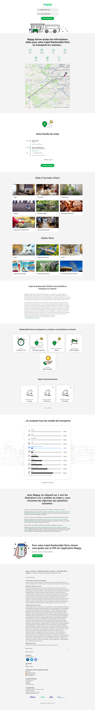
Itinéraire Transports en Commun (52, 582)
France (28, 671)
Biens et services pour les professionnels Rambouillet (51, 611)
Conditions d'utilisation (30, 689)
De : (44, 10)
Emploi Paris (48, 633)
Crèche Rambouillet (36, 621)
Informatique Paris (39, 632)
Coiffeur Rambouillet (64, 608)
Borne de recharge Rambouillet (41, 618)
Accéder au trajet (47, 165)
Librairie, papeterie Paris (55, 639)
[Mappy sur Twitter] (31, 659)
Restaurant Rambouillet (39, 606)
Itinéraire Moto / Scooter (41, 583)
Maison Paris (58, 626)
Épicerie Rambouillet (62, 624)
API (26, 665)
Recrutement (28, 681)
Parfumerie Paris (29, 635)
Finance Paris (55, 633)
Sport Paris (57, 638)
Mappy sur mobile (29, 666)
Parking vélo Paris (41, 633)
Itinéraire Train (63, 582)
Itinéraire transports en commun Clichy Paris (35, 602)
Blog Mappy (28, 683)
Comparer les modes (47, 482)
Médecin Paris (28, 633)
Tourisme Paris (56, 635)
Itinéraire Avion (57, 583)
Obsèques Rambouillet (45, 609)
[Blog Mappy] (35, 659)
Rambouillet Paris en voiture (32, 318)
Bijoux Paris (34, 633)
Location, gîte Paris (44, 629)
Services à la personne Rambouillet (52, 615)
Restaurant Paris (45, 626)
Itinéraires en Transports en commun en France (46, 588)
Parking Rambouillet (39, 615)
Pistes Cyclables (34, 645)
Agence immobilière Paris (38, 627)
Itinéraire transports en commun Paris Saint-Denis (50, 596)
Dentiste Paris (28, 639)
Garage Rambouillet (49, 606)
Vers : (44, 14)
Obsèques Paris (29, 629)
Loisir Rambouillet (61, 618)
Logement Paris (63, 638)
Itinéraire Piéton (34, 582)
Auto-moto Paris (47, 627)
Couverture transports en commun (33, 692)
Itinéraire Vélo (41, 582)
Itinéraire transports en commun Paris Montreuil (47, 595)
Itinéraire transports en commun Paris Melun (35, 601)
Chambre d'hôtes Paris (59, 629)
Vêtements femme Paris (60, 632)
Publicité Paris (62, 633)
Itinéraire (28, 582)
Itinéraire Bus (49, 583)
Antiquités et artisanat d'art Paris (35, 640)
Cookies (42, 689)
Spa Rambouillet (56, 620)
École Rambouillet (64, 615)
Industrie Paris (46, 639)
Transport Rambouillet (55, 609)
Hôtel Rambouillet (29, 606)
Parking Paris (51, 629)
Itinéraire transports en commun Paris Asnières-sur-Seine (55, 599)
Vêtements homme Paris (41, 636)
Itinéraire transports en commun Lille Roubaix (54, 598)
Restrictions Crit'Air (42, 645)
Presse (27, 684)
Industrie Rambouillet (47, 620)
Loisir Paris (39, 639)
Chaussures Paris (63, 636)
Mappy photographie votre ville (32, 693)
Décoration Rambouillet (30, 626)
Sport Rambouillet (58, 612)
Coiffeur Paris (54, 627)
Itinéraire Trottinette (65, 583)
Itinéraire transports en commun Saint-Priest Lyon (55, 602)
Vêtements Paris (29, 638)
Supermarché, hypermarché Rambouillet (34, 620)
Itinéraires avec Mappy (30, 588)
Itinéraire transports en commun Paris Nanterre (45, 592)
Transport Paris (36, 629)
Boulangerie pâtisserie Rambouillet (33, 617)
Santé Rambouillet (35, 611)
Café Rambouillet (54, 623)
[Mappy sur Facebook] (27, 659)
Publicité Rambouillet (30, 615)
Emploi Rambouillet (53, 618)
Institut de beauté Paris (49, 638)
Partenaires (31, 684)
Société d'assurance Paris (63, 627)
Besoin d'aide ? (30, 651)
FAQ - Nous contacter (30, 690)
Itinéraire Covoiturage (30, 583)
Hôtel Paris (38, 626)
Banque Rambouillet (36, 623)
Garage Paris (52, 626)
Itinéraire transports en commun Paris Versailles (44, 589)
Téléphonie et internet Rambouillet (48, 621)
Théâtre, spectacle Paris (31, 636)
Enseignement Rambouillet (46, 617)
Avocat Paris (46, 632)
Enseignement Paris (64, 635)
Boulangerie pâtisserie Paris (53, 636)
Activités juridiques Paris (38, 638)
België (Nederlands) (31, 674)
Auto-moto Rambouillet (54, 608)
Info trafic (28, 645)
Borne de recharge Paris (42, 630)
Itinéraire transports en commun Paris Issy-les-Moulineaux (47, 593)
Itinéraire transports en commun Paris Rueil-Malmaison (56, 601)
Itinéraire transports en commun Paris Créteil (43, 590)
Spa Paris (50, 630)
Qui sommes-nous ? (30, 680)
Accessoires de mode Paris (38, 635)
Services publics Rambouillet (51, 614)
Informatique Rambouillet (48, 612)
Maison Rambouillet (58, 606)
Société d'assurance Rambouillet (33, 609)
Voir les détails (47, 408)
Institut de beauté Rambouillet (38, 614)
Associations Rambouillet (37, 612)
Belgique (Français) (31, 672)
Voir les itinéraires (48, 18)
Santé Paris (52, 632)
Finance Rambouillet (57, 617)
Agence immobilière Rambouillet (42, 608)
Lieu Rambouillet (59, 621)
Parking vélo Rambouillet (63, 614)
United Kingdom (30, 675)
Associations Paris (32, 630)
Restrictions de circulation (52, 645)
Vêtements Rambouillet (31, 624)
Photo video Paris (48, 635)
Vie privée (38, 689)
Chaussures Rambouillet (52, 624)
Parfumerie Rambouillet (64, 623)
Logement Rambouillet (45, 623)
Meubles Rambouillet (41, 624)
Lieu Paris (34, 639)
